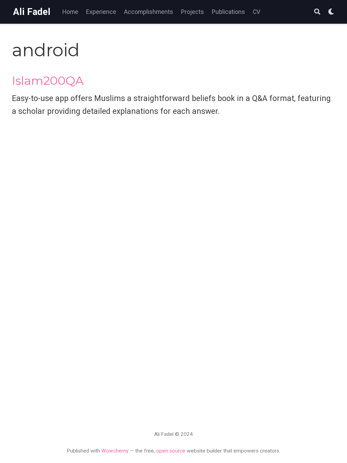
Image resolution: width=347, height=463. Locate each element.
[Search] (317, 12)
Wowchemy (114, 451)
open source (170, 451)
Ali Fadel (31, 11)
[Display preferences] (331, 12)
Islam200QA (48, 81)
